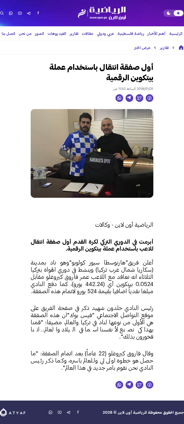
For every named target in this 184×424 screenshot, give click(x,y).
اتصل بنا (8, 33)
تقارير (74, 33)
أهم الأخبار (157, 33)
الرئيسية (175, 33)
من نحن (25, 33)
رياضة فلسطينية (130, 33)
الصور (39, 33)
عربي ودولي (105, 33)
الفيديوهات (56, 33)
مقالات (87, 33)
